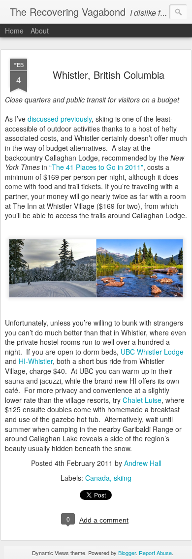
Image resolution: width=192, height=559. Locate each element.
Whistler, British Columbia (108, 74)
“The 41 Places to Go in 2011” (96, 167)
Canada (97, 478)
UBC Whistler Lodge (152, 352)
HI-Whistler (36, 361)
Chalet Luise (142, 400)
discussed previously (60, 119)
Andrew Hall (142, 463)
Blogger (127, 553)
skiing (122, 478)
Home (14, 30)
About (40, 30)
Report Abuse (155, 553)
